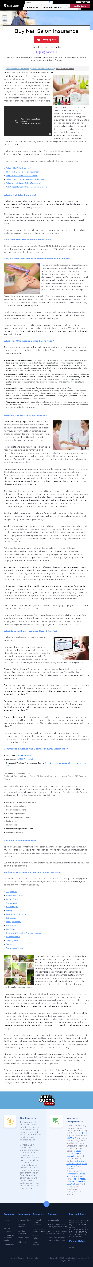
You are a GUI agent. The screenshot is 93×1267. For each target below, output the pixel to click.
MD (82, 1225)
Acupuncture (11, 892)
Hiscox (69, 1153)
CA (79, 1220)
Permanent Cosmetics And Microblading (23, 933)
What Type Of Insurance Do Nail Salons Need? (25, 179)
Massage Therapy (13, 922)
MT (83, 1227)
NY (70, 1232)
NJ (83, 1229)
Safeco (82, 1174)
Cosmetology (12, 907)
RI (85, 1232)
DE (70, 1222)
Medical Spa (11, 925)
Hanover (77, 1151)
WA (70, 1237)
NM (86, 1229)
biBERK (70, 1138)
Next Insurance (73, 1163)
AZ (76, 1220)
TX (79, 1234)
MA (79, 1225)
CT (85, 1220)
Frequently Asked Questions (37, 1222)
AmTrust (83, 1133)
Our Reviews (9, 1244)
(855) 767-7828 (47, 52)
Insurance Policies (52, 7)
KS (70, 1225)
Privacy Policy (33, 1258)
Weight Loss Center (14, 948)
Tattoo (9, 944)
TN (76, 1234)
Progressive (72, 1174)
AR (73, 1220)
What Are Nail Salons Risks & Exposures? (23, 183)
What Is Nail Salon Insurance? (18, 168)
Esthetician (11, 918)
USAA (69, 1184)
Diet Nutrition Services (16, 914)
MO (76, 1227)
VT (87, 1234)
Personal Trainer (13, 937)
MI (70, 1227)
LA (76, 1225)
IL (83, 1222)
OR (80, 1232)
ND (70, 1229)
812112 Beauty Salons (27, 759)
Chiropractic (11, 903)
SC (70, 1234)
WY (81, 1237)
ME (85, 1225)
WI (74, 1237)
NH (80, 1229)
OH (73, 1232)
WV (77, 1237)
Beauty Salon (12, 899)
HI (74, 1247)
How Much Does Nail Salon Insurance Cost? (24, 172)
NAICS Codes (23, 1238)
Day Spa (9, 910)
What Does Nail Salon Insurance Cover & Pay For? (27, 187)
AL (70, 1220)
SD (73, 1234)
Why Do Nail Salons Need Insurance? (22, 176)
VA (84, 1234)
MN (73, 1227)
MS (80, 1227)
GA (76, 1222)
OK (77, 1232)
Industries (31, 7)
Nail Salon (10, 929)
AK (70, 1247)
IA (81, 1222)
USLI (75, 1184)
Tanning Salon (12, 940)
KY (73, 1225)
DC (87, 1220)
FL (73, 1222)
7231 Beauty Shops (23, 755)
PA (83, 1232)
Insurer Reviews (24, 1220)
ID (79, 1222)
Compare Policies (54, 1220)
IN (86, 1222)
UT (82, 1234)
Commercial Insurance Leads (9, 1237)
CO (82, 1220)
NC (86, 1227)
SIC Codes (22, 1242)
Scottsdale (71, 1176)
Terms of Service (17, 1258)
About (6, 1220)
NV (77, 1229)
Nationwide (80, 1161)
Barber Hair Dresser (14, 895)
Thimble (70, 1181)
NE (74, 1229)
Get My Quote (79, 6)
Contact (7, 1224)
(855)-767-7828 (83, 2)
